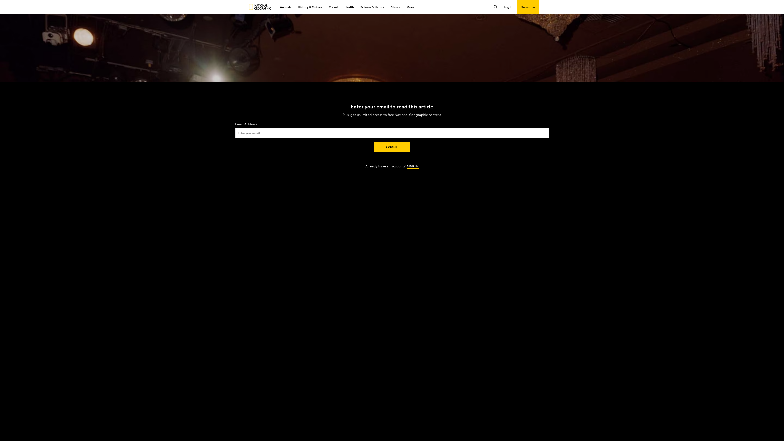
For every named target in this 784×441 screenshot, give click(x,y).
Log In (508, 7)
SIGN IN (413, 166)
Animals (285, 7)
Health (349, 7)
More (410, 7)
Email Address (246, 124)
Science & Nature (372, 7)
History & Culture (310, 7)
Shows (395, 7)
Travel (333, 7)
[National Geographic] (260, 7)
